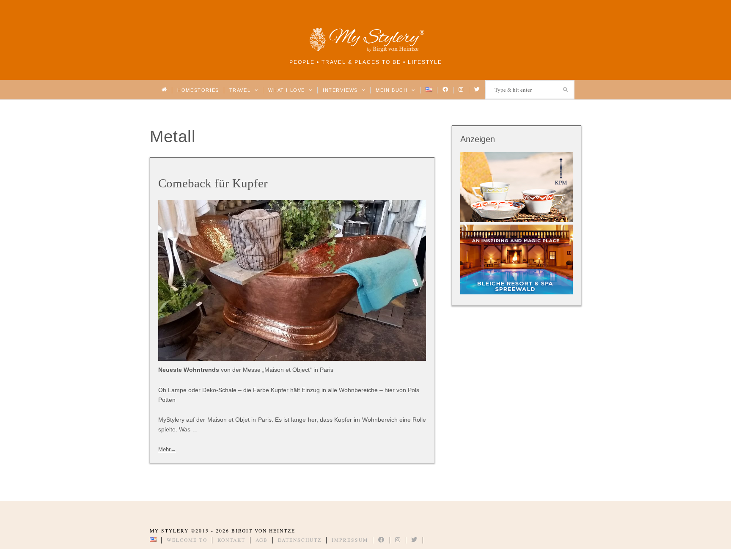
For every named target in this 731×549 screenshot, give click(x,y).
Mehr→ (167, 449)
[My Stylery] (365, 50)
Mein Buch (392, 90)
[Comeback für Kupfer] (292, 280)
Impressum (350, 540)
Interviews (341, 90)
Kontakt (231, 540)
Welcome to (187, 540)
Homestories (198, 90)
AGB (262, 540)
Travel (241, 90)
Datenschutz (300, 540)
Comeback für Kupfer (213, 183)
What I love (287, 90)
